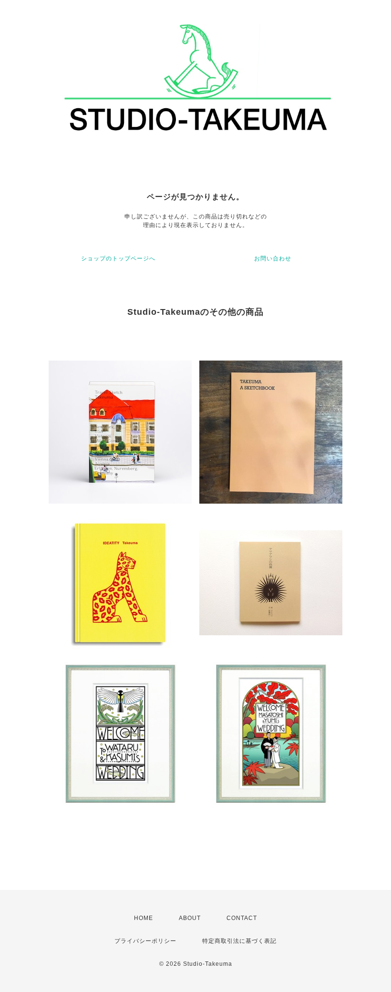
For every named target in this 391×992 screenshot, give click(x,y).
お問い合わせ (272, 258)
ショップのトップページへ (118, 258)
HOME (143, 918)
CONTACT (241, 918)
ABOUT (190, 918)
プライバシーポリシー (145, 941)
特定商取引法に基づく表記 (239, 941)
